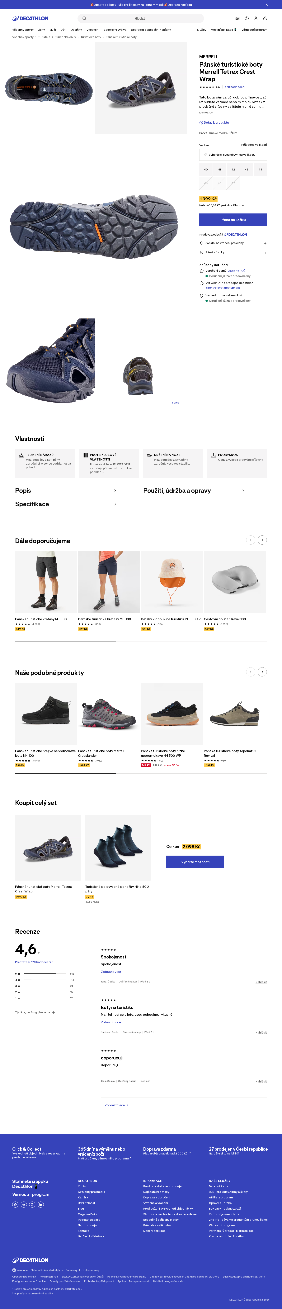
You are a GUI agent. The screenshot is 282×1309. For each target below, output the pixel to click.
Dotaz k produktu (216, 122)
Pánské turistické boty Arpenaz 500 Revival (232, 753)
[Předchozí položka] (250, 540)
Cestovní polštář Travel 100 (225, 619)
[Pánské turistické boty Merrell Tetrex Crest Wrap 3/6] (95, 226)
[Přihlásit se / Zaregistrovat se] (256, 18)
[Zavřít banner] (267, 5)
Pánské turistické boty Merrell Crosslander (101, 753)
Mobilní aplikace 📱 (224, 29)
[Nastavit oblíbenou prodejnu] (237, 18)
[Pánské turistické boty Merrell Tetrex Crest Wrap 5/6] (141, 364)
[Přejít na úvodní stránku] (30, 18)
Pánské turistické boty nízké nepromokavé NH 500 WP (163, 753)
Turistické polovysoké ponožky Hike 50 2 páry (117, 889)
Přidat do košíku (233, 220)
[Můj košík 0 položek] (265, 18)
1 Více (175, 402)
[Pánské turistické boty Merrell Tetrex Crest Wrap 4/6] (49, 364)
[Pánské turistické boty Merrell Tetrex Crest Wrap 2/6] (49, 88)
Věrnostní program (254, 29)
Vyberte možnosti (195, 862)
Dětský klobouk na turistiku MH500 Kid (171, 619)
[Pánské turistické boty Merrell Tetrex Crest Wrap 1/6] (141, 88)
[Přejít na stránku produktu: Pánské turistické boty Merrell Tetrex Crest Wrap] (48, 848)
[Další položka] (262, 540)
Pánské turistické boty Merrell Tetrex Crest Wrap (44, 889)
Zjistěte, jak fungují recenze (32, 1012)
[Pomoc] (246, 18)
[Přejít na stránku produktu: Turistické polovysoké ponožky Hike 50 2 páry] (118, 848)
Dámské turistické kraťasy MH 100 (104, 619)
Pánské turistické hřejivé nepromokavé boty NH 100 (46, 753)
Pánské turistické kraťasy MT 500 (41, 619)
